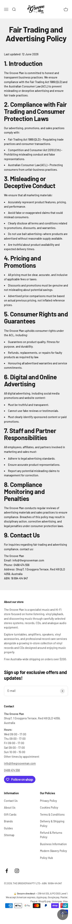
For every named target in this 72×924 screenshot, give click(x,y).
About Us (9, 807)
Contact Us (11, 800)
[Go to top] (62, 914)
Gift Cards (10, 814)
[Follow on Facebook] (6, 870)
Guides (8, 828)
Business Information (53, 844)
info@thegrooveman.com (20, 763)
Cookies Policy (49, 807)
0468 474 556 (12, 770)
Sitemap (9, 835)
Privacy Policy (48, 800)
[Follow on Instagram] (17, 870)
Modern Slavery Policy (53, 851)
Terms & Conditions (52, 814)
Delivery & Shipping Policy (52, 823)
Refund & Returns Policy (51, 835)
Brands (8, 821)
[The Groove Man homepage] (36, 9)
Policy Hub (46, 858)
